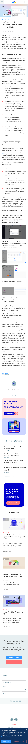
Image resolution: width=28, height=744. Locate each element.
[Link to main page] (14, 2)
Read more (19, 735)
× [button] (26, 729)
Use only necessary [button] (19, 741)
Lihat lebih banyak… (10, 476)
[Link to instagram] (17, 701)
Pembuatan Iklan (5, 374)
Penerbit (4, 678)
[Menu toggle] (2, 2)
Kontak (4, 693)
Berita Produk (5, 19)
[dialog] (14, 736)
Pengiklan (4, 675)
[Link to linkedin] (14, 701)
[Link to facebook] (8, 701)
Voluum (4, 153)
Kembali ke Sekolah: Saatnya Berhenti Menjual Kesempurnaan (13, 447)
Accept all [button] (6, 741)
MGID (14, 388)
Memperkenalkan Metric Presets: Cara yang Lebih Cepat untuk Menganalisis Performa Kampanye (15, 469)
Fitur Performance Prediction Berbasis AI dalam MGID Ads (12, 575)
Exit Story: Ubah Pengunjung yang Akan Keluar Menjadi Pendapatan (13, 461)
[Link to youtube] (20, 701)
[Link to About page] (14, 720)
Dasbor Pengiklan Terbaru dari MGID (13, 613)
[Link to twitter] (11, 701)
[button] (14, 682)
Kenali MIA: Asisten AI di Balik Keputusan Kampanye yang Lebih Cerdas (14, 454)
